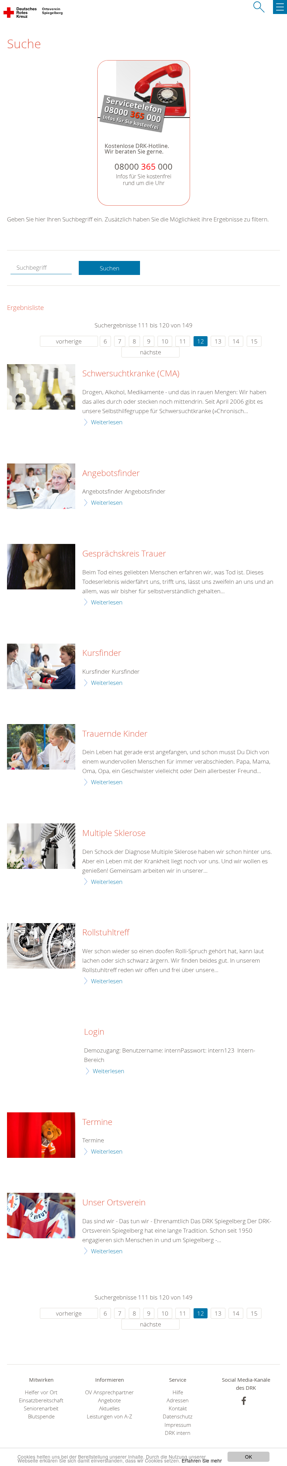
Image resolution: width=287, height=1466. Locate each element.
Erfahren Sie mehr (202, 1460)
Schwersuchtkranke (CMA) (131, 373)
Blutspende (41, 1416)
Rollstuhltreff (105, 932)
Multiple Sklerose (114, 833)
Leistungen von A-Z (109, 1416)
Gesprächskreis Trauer (124, 553)
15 (254, 341)
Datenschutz (177, 1416)
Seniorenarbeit (41, 1408)
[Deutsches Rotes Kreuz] (20, 14)
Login (94, 1032)
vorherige (69, 341)
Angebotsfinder (111, 473)
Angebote (109, 1400)
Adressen (178, 1400)
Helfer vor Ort (41, 1392)
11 (182, 341)
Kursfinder (101, 653)
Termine (97, 1122)
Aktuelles (109, 1408)
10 (164, 341)
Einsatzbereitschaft (41, 1400)
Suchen (109, 268)
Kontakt (178, 1408)
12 (200, 341)
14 (235, 341)
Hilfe (178, 1392)
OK (248, 1456)
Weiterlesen (106, 422)
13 (218, 341)
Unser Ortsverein (114, 1202)
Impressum (177, 1425)
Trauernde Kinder (114, 734)
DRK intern (177, 1433)
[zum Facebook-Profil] (243, 1400)
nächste (150, 352)
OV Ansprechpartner (109, 1392)
